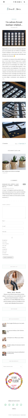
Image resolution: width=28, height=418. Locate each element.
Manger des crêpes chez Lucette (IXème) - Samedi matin (10, 185)
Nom (3, 220)
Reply (24, 184)
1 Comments (5, 143)
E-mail (4, 226)
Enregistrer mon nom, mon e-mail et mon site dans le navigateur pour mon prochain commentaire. (5, 247)
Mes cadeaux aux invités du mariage (11, 171)
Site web (4, 231)
